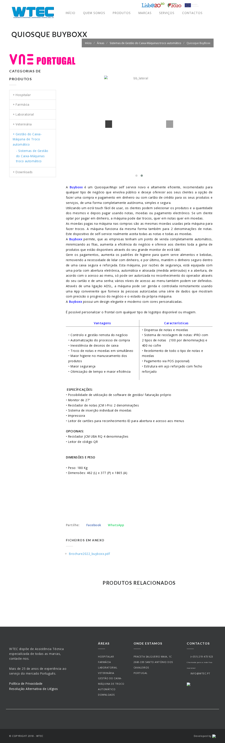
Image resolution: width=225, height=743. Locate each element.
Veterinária (106, 673)
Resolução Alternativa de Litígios (33, 689)
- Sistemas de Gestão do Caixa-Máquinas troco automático (32, 156)
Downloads (106, 694)
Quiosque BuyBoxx (198, 43)
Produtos (122, 13)
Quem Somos (94, 13)
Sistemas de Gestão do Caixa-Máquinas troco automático (145, 43)
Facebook (93, 525)
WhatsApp (115, 525)
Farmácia (104, 662)
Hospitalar (106, 656)
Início (70, 13)
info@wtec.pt (199, 673)
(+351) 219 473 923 (201, 656)
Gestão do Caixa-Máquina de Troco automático (111, 684)
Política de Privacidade (26, 683)
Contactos (192, 13)
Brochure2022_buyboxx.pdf (89, 554)
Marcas (145, 13)
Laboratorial (107, 667)
